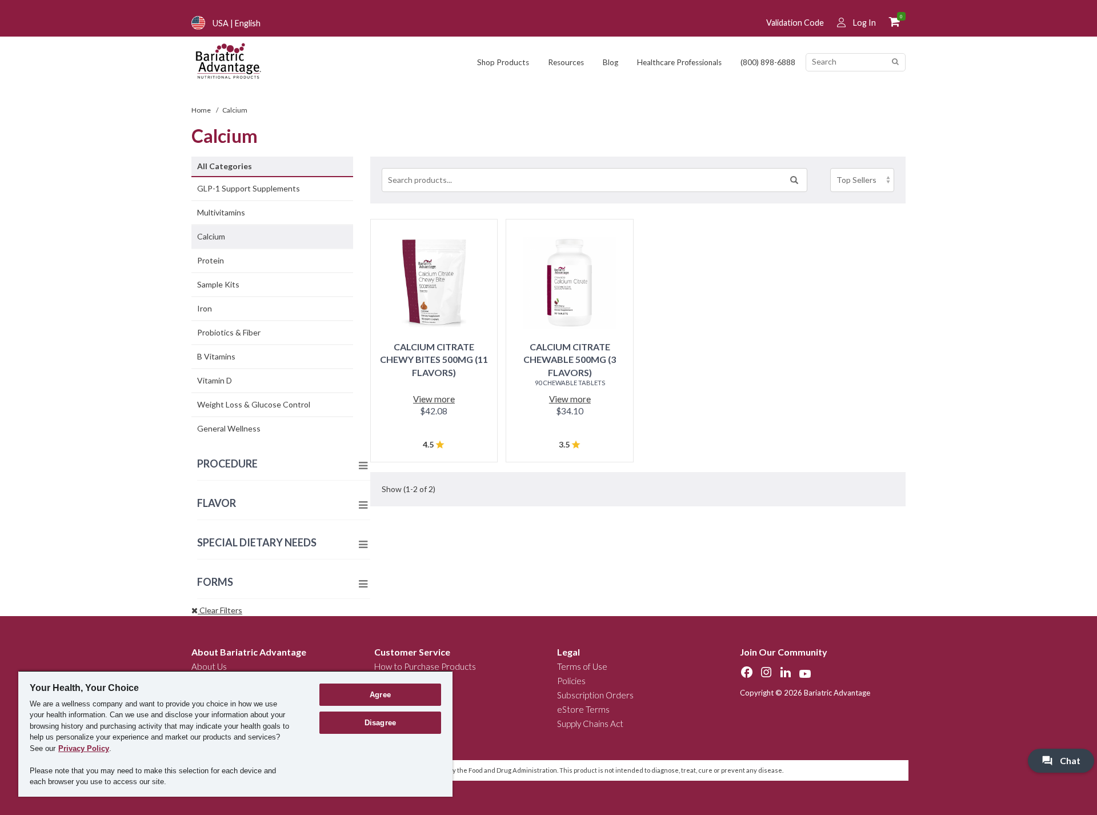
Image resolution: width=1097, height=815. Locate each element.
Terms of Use (582, 666)
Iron (204, 308)
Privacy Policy (83, 748)
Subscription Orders (595, 695)
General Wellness (229, 428)
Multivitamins (221, 212)
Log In (864, 22)
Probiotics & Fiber (229, 332)
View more (434, 399)
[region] (235, 733)
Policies (571, 681)
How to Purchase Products (425, 666)
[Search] (895, 62)
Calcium (211, 236)
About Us (209, 666)
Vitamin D (214, 380)
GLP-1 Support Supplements (248, 188)
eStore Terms (583, 709)
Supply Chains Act (590, 723)
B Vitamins (216, 356)
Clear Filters (220, 610)
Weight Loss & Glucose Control (253, 404)
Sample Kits (218, 284)
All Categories (224, 166)
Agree (380, 694)
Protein (210, 260)
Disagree (380, 722)
